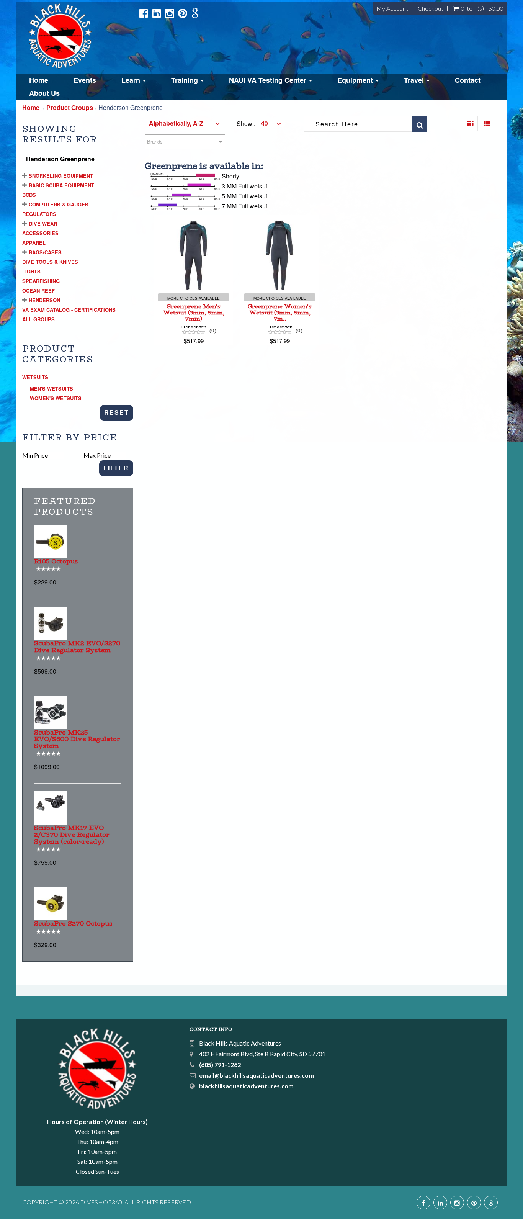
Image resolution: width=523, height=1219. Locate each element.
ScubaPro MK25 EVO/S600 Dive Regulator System (77, 739)
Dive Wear (43, 223)
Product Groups (69, 107)
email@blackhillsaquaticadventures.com (256, 1075)
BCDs (29, 194)
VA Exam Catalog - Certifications (69, 309)
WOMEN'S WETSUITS (56, 398)
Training (185, 80)
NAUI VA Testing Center (268, 80)
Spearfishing (41, 281)
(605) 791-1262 (220, 1064)
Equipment (356, 80)
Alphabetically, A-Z (176, 123)
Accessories (40, 233)
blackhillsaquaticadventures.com (246, 1086)
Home (38, 80)
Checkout (430, 8)
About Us (44, 93)
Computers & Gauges (58, 204)
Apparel (34, 242)
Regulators (39, 214)
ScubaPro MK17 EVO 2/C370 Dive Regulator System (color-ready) (72, 834)
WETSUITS (35, 377)
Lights (31, 271)
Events (85, 80)
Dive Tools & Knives (50, 261)
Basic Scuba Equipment (61, 185)
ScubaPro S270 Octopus (73, 923)
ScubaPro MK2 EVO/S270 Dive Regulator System (77, 646)
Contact (468, 80)
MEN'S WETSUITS (51, 388)
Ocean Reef (38, 290)
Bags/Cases (45, 252)
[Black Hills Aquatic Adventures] (81, 36)
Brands (155, 141)
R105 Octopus (56, 561)
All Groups (38, 319)
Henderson (44, 300)
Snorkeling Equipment (61, 175)
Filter (116, 467)
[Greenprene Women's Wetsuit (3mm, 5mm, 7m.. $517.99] (279, 219)
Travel (415, 80)
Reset (116, 412)
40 (264, 123)
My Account (392, 8)
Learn (131, 80)
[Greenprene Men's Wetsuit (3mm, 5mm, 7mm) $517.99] (193, 219)
